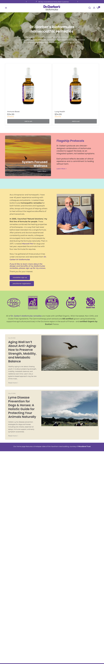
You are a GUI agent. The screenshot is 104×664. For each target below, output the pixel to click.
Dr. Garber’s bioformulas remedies (26, 316)
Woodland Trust (84, 446)
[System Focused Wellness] (28, 155)
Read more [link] (12, 382)
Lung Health (60, 112)
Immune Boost (13, 112)
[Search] (90, 7)
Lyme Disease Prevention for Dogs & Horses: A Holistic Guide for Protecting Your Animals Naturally (22, 407)
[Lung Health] (76, 86)
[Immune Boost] (28, 86)
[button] (20, 277)
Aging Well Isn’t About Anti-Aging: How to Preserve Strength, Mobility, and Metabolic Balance (22, 351)
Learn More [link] (41, 171)
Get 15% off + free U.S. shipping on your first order (53, 2)
